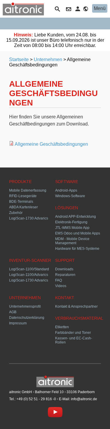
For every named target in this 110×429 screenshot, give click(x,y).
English (86, 9)
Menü (100, 8)
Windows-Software (70, 196)
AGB (12, 312)
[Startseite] (23, 13)
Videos (60, 286)
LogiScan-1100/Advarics (28, 275)
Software (66, 181)
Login (78, 9)
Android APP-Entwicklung (75, 216)
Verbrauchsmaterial (78, 318)
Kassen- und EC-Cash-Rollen (73, 340)
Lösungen (66, 207)
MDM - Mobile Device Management (72, 241)
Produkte (20, 181)
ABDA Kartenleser (23, 207)
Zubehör (16, 213)
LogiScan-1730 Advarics (28, 218)
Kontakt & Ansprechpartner (76, 306)
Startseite (19, 59)
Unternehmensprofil (25, 306)
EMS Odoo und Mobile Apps (77, 233)
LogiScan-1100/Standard (29, 269)
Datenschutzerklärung (26, 318)
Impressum (18, 323)
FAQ (58, 280)
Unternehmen (48, 59)
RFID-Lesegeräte (23, 196)
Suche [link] (58, 9)
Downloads (64, 269)
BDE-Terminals (21, 202)
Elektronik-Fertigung (71, 222)
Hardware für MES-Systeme (77, 249)
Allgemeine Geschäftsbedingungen (51, 144)
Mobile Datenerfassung (27, 190)
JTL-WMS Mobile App (72, 228)
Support (65, 260)
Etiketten (62, 327)
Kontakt (69, 9)
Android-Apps (66, 190)
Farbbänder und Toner (73, 333)
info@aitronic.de (84, 399)
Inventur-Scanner (30, 260)
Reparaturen (65, 275)
